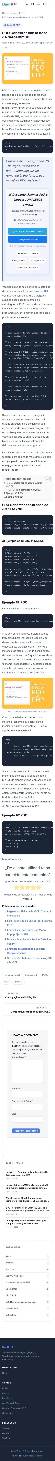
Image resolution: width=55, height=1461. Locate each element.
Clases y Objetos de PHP (27, 1282)
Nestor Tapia (37, 42)
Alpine (27, 1256)
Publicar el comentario (26, 1131)
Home (5, 13)
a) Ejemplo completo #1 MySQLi (25, 490)
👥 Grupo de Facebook (27, 239)
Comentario (19, 1057)
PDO (6, 982)
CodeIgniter (27, 1289)
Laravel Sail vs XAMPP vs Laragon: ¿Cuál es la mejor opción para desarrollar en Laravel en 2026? (27, 1186)
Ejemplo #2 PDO (14, 497)
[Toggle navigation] (50, 4)
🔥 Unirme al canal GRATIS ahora (27, 231)
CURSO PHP (27, 1308)
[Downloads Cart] (32, 4)
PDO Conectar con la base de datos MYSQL (24, 485)
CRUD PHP (27, 1295)
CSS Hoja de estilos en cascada (27, 1302)
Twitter (5, 1428)
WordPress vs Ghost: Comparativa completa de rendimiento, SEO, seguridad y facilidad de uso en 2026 (27, 1199)
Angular (27, 1262)
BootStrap (27, 1269)
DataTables (27, 1315)
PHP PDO (18, 982)
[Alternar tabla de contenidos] (46, 478)
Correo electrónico (22, 1101)
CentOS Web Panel (27, 1276)
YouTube (6, 1438)
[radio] (16, 888)
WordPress (28, 1456)
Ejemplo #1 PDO (14, 493)
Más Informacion (12, 859)
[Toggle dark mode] (44, 4)
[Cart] (26, 4)
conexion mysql (12, 975)
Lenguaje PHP (16, 13)
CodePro (39, 1456)
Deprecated (31, 975)
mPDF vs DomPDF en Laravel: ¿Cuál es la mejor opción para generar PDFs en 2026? (27, 1209)
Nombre (17, 1088)
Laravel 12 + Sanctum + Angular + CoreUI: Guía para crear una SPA (27, 1173)
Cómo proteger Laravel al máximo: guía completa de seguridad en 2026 (26, 1222)
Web (14, 1114)
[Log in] (38, 4)
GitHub (5, 1433)
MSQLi (45, 975)
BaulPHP (22, 1451)
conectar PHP (40, 291)
